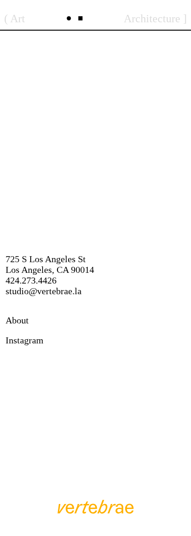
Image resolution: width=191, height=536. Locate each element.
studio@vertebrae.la (44, 291)
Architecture (152, 19)
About (17, 320)
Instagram (25, 340)
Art (17, 19)
